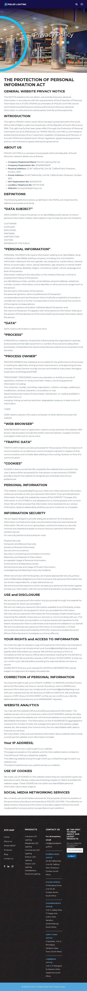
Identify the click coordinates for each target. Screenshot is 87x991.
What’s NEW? (10, 846)
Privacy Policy (59, 987)
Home (7, 837)
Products (8, 850)
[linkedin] (8, 866)
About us (8, 841)
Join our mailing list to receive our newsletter (74, 845)
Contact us (8, 859)
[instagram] (12, 866)
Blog (6, 854)
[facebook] (4, 866)
